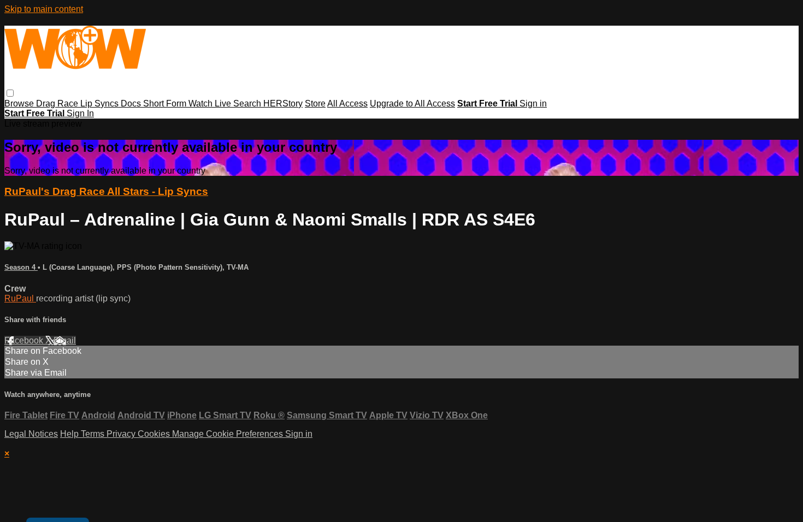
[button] (10, 93)
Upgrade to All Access (412, 103)
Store (315, 103)
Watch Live (210, 103)
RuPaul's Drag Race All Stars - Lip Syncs (106, 191)
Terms (94, 433)
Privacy (122, 433)
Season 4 (21, 267)
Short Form (165, 103)
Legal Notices (31, 433)
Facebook (24, 340)
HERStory (283, 103)
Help (70, 433)
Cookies (155, 433)
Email (65, 340)
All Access (347, 103)
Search (248, 103)
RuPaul (20, 298)
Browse (20, 103)
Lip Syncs (100, 103)
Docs (132, 103)
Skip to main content (43, 9)
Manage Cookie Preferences (228, 433)
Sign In (80, 113)
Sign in (533, 103)
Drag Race (58, 103)
